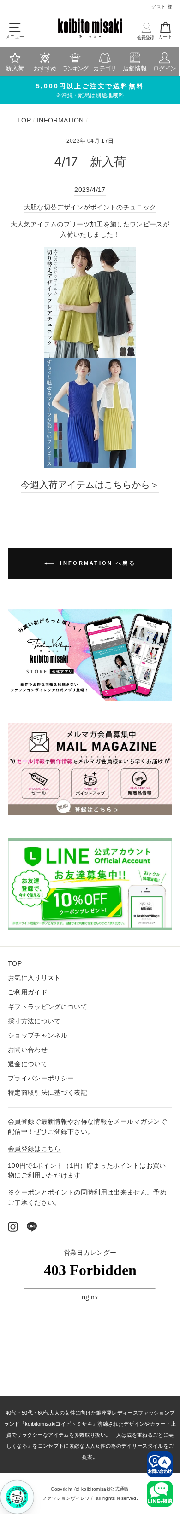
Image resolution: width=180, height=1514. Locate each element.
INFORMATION (60, 120)
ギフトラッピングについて (47, 1007)
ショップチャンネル (37, 1035)
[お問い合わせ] (159, 1464)
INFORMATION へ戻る (96, 563)
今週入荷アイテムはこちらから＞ (90, 485)
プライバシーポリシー (41, 1078)
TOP (24, 120)
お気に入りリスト (34, 978)
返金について (28, 1064)
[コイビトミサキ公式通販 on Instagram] (13, 1227)
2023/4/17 (89, 189)
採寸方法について (34, 1021)
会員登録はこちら (34, 1148)
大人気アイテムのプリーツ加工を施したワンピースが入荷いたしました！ (90, 229)
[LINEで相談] (159, 1493)
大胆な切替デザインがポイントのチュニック (90, 207)
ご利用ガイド (28, 992)
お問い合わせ (28, 1049)
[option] (90, 90)
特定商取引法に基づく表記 (47, 1092)
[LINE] (32, 1227)
